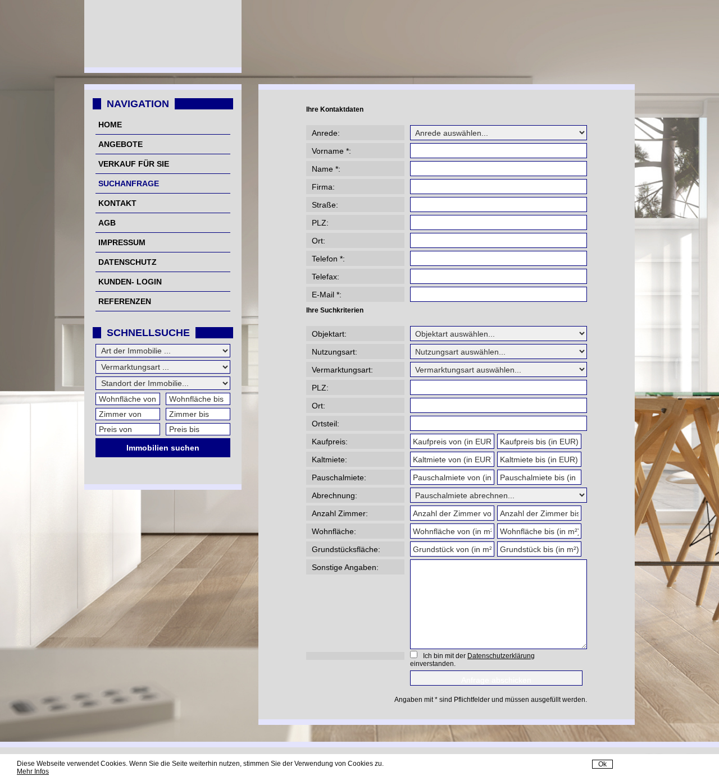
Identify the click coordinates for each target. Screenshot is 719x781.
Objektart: (329, 333)
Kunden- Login (130, 281)
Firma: (323, 186)
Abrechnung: (334, 495)
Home (110, 124)
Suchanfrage (128, 183)
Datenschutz (127, 262)
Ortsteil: (325, 423)
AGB (107, 222)
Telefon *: (328, 258)
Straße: (325, 204)
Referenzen (124, 301)
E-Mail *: (327, 294)
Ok (602, 764)
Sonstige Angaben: (345, 567)
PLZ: (320, 222)
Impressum (121, 242)
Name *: (326, 168)
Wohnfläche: (334, 531)
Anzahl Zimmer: (340, 513)
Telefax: (325, 276)
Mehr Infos (33, 771)
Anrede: (326, 132)
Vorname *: (331, 150)
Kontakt (117, 203)
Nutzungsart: (334, 351)
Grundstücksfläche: (346, 549)
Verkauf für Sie (133, 163)
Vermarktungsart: (342, 369)
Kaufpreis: (330, 441)
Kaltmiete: (329, 459)
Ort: (318, 240)
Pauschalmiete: (339, 477)
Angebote (120, 144)
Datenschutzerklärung (501, 656)
